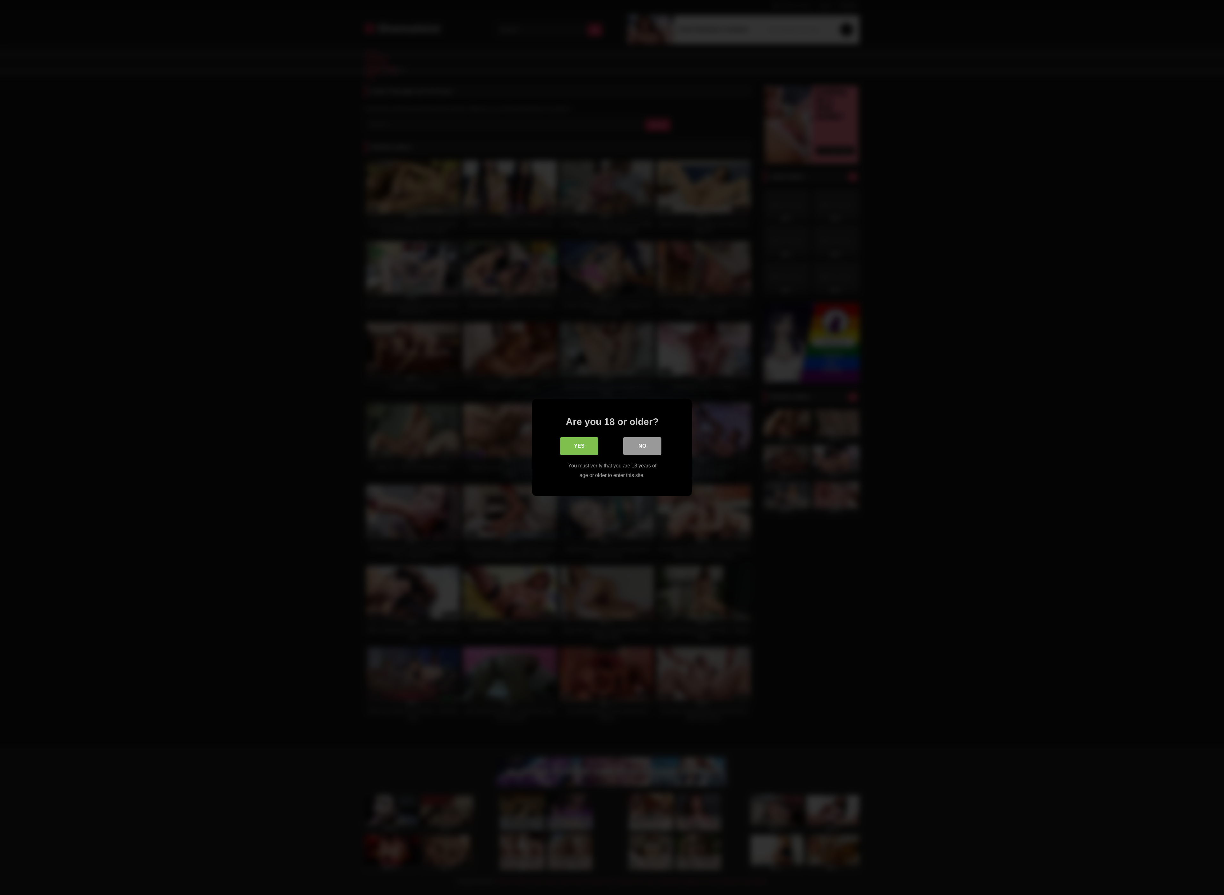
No (642, 446)
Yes (579, 446)
